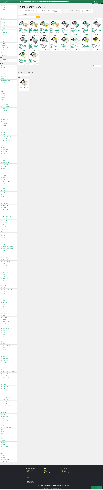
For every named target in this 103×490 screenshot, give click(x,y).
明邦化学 (3, 444)
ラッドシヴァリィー (5, 377)
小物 (2, 30)
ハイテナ (3, 287)
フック (3, 20)
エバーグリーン (4, 158)
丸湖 (2, 425)
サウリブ (3, 201)
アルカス (3, 121)
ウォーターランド (5, 149)
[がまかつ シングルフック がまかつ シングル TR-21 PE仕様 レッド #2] (76, 24)
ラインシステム (4, 373)
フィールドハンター (5, 313)
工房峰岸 (3, 440)
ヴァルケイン (4, 420)
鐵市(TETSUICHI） (5, 459)
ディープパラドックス (5, 261)
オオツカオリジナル (5, 162)
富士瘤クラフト (4, 433)
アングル (3, 132)
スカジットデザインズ (5, 227)
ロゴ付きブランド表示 (8, 461)
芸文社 (2, 453)
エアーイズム (3, 153)
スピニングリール (5, 47)
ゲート (3, 192)
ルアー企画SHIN (4, 399)
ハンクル (3, 291)
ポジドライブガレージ (5, 345)
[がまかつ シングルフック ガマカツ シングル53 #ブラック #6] (23, 55)
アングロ (3, 134)
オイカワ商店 (3, 160)
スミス (3, 233)
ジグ (2, 14)
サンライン (3, 207)
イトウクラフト (4, 145)
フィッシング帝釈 (4, 311)
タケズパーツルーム (5, 239)
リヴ (2, 395)
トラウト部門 (46, 471)
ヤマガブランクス (4, 360)
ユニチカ (3, 367)
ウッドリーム (4, 151)
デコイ (3, 263)
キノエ (3, 179)
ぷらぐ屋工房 (3, 102)
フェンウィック (4, 315)
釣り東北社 (3, 457)
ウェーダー (3, 43)
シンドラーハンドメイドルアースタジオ (8, 216)
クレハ (3, 190)
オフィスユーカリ (5, 164)
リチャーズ (3, 384)
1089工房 (3, 65)
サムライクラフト (4, 203)
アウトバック (4, 110)
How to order (28, 472)
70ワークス (3, 67)
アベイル (3, 117)
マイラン (3, 347)
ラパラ (3, 380)
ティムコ (3, 250)
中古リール (5, 61)
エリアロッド (4, 9)
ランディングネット (5, 34)
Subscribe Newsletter (30, 481)
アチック (3, 114)
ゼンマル (3, 235)
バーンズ (3, 300)
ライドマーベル (4, 369)
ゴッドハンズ (4, 198)
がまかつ (3, 95)
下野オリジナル (4, 423)
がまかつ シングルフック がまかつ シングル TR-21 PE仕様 (65, 30)
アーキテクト (4, 138)
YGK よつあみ (4, 89)
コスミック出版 (4, 194)
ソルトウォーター (63, 471)
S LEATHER (3, 86)
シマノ (3, 214)
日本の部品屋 (4, 442)
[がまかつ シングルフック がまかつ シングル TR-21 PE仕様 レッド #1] (65, 24)
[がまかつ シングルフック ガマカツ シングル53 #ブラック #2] (86, 40)
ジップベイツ (4, 220)
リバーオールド (4, 390)
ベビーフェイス (4, 334)
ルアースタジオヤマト (5, 397)
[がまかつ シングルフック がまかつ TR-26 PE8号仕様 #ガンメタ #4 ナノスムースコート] (34, 24)
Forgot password (29, 480)
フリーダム (3, 323)
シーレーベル (4, 218)
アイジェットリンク (5, 106)
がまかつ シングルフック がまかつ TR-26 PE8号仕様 (23, 30)
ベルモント (3, 339)
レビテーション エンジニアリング (7, 407)
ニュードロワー (4, 278)
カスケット (3, 166)
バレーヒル (3, 298)
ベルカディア (3, 336)
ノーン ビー (3, 285)
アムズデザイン (4, 119)
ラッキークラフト (5, 375)
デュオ (3, 270)
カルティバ (3, 173)
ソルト (99, 3)
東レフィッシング (4, 446)
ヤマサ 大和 (3, 362)
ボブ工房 (3, 343)
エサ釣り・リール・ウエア (65, 472)
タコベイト (4, 25)
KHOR (3, 78)
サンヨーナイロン (4, 205)
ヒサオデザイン (4, 306)
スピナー (3, 16)
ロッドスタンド (4, 32)
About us (28, 471)
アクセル (3, 112)
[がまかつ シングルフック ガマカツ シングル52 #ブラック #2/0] (44, 40)
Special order (29, 475)
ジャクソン (4, 222)
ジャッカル (3, 226)
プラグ (3, 11)
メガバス (3, 356)
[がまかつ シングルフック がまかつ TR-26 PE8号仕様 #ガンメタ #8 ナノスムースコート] (55, 24)
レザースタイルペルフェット (6, 405)
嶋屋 (2, 438)
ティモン (3, 252)
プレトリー (3, 330)
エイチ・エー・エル (5, 155)
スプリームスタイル (5, 229)
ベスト (3, 41)
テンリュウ (3, 255)
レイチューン (4, 403)
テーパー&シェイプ (4, 257)
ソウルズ (3, 237)
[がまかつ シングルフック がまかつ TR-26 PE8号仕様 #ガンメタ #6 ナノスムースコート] (44, 24)
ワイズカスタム (4, 416)
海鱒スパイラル (4, 451)
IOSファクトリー (4, 76)
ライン (3, 18)
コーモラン (3, 196)
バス (93, 3)
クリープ (3, 188)
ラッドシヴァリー (4, 379)
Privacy (28, 477)
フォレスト (4, 317)
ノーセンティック (4, 283)
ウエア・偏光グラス (5, 52)
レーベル (3, 408)
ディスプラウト (4, 259)
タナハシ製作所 (4, 242)
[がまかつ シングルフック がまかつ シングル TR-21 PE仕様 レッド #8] (23, 40)
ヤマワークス (3, 364)
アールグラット (4, 142)
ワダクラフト (3, 418)
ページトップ (100, 487)
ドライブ (3, 274)
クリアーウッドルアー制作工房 (6, 186)
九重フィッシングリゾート (6, 427)
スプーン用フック (47, 10)
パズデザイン (4, 302)
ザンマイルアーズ (4, 211)
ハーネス (3, 293)
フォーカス (3, 319)
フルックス (3, 326)
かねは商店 (3, 93)
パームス (3, 304)
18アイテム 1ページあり (24, 74)
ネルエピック (3, 280)
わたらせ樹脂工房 (4, 104)
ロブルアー (4, 412)
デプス (3, 267)
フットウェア (4, 39)
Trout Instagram (29, 483)
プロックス (3, 332)
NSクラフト (3, 82)
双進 (2, 429)
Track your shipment (30, 470)
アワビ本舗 (3, 125)
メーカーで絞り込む (23, 14)
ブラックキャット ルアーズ (6, 328)
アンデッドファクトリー (6, 136)
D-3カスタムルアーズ (5, 71)
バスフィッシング (63, 470)
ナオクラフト (3, 276)
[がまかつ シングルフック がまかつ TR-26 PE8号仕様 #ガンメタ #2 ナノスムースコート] (23, 24)
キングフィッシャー (5, 181)
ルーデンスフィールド (5, 401)
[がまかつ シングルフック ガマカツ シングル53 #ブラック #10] (65, 40)
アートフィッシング (5, 140)
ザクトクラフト (4, 209)
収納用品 (3, 36)
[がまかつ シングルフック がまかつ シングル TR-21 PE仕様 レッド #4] (86, 24)
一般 (101, 3)
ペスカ (3, 341)
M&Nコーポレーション (5, 80)
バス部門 (45, 470)
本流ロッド (3, 5)
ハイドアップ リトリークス (6, 289)
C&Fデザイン (3, 69)
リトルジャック (4, 386)
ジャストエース (4, 224)
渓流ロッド (3, 7)
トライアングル (4, 272)
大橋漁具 (3, 431)
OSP (2, 84)
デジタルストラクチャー (5, 265)
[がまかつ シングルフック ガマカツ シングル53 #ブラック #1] (55, 40)
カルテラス (4, 175)
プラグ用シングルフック (74, 10)
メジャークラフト (4, 358)
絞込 (38, 17)
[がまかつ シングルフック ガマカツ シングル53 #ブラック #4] (97, 40)
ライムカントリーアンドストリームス (8, 371)
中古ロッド (5, 59)
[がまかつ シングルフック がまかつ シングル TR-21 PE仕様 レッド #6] (97, 24)
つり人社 (3, 99)
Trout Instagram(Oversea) (48, 472)
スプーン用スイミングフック (6, 22)
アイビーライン (4, 108)
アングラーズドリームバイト (7, 130)
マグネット (3, 349)
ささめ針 (3, 97)
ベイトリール (4, 49)
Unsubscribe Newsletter (30, 482)
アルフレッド (4, 123)
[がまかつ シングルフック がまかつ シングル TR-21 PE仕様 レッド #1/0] (34, 40)
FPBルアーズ (4, 74)
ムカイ (3, 354)
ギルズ (3, 183)
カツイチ (3, 168)
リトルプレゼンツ (4, 388)
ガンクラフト (3, 177)
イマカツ (3, 147)
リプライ (3, 392)
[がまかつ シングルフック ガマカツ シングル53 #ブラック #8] (34, 55)
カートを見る (94, 487)
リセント (3, 382)
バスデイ (3, 295)
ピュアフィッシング (5, 308)
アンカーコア (4, 127)
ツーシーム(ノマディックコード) (7, 248)
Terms (27, 476)
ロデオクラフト (4, 410)
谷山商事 (3, 455)
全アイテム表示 (4, 55)
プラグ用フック (4, 28)
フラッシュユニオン (5, 321)
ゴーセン (3, 199)
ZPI (2, 91)
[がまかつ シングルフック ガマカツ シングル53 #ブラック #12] (76, 40)
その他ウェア (4, 45)
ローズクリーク (4, 414)
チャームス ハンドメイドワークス (7, 246)
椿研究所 (3, 448)
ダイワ (3, 244)
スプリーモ (4, 231)
